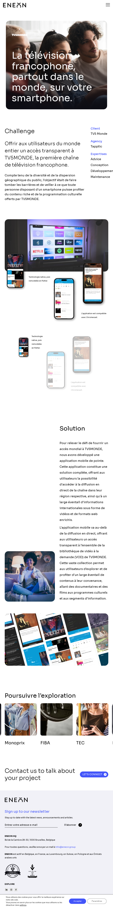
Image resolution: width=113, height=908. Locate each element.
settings (23, 905)
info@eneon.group (65, 847)
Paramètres (97, 901)
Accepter (77, 901)
